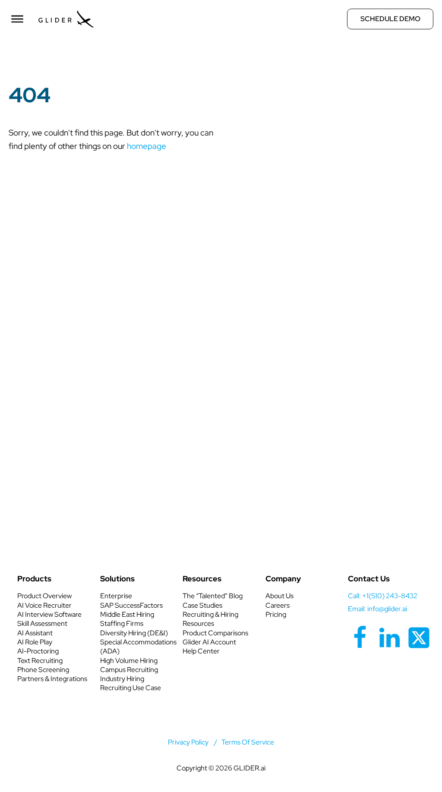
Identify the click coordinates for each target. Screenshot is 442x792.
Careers (277, 605)
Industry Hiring (122, 678)
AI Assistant (35, 632)
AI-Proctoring (38, 651)
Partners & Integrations (52, 678)
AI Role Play (34, 642)
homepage (146, 145)
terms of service (247, 742)
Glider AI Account (209, 642)
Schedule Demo (390, 18)
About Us (279, 595)
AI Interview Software (49, 614)
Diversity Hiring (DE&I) (134, 632)
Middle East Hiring (127, 614)
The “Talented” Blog (213, 595)
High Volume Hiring (129, 660)
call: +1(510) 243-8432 (382, 595)
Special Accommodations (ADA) (138, 646)
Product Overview (44, 595)
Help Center (201, 651)
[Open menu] (17, 19)
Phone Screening (43, 669)
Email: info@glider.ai (377, 608)
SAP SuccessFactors (131, 605)
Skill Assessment (42, 623)
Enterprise (116, 595)
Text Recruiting (40, 660)
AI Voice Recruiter (44, 605)
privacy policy (188, 742)
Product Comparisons (215, 632)
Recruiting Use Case (130, 687)
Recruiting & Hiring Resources (210, 619)
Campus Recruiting (129, 669)
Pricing (275, 614)
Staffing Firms (121, 623)
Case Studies (202, 605)
